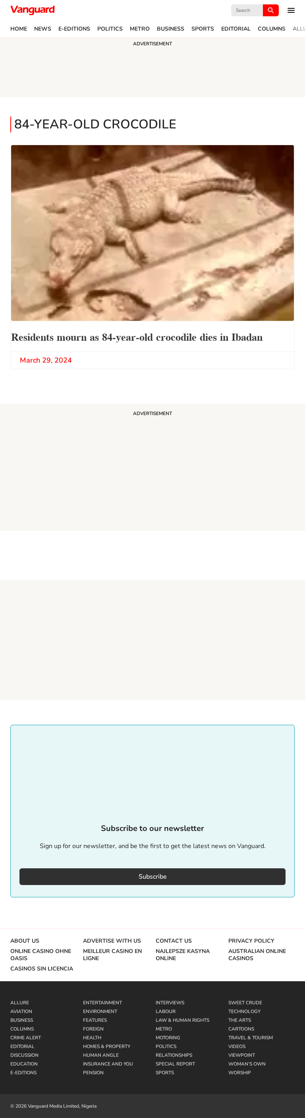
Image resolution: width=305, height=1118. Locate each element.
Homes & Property (106, 1046)
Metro (140, 29)
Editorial (236, 29)
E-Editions (74, 29)
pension (93, 1072)
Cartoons (241, 1029)
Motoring (168, 1038)
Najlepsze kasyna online (183, 955)
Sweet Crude (245, 1003)
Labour (166, 1011)
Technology (244, 1011)
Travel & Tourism (250, 1038)
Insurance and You (108, 1064)
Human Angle (101, 1055)
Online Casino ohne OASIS (40, 955)
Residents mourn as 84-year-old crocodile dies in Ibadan (137, 336)
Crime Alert (25, 1038)
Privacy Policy (251, 941)
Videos (236, 1046)
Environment (100, 1011)
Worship (239, 1072)
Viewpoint (241, 1055)
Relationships (174, 1055)
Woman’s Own (247, 1064)
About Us (24, 941)
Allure (19, 1003)
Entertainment (102, 1003)
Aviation (21, 1011)
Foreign (93, 1029)
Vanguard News (32, 10)
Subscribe (153, 876)
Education (24, 1064)
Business (170, 29)
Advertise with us (112, 941)
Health (92, 1038)
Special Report (175, 1064)
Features (95, 1020)
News (42, 29)
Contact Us (174, 941)
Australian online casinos (257, 955)
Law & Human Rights (182, 1020)
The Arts (239, 1020)
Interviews (170, 1003)
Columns (272, 29)
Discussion (24, 1055)
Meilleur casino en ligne (112, 955)
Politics (110, 29)
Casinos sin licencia (41, 968)
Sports (202, 29)
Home (18, 29)
